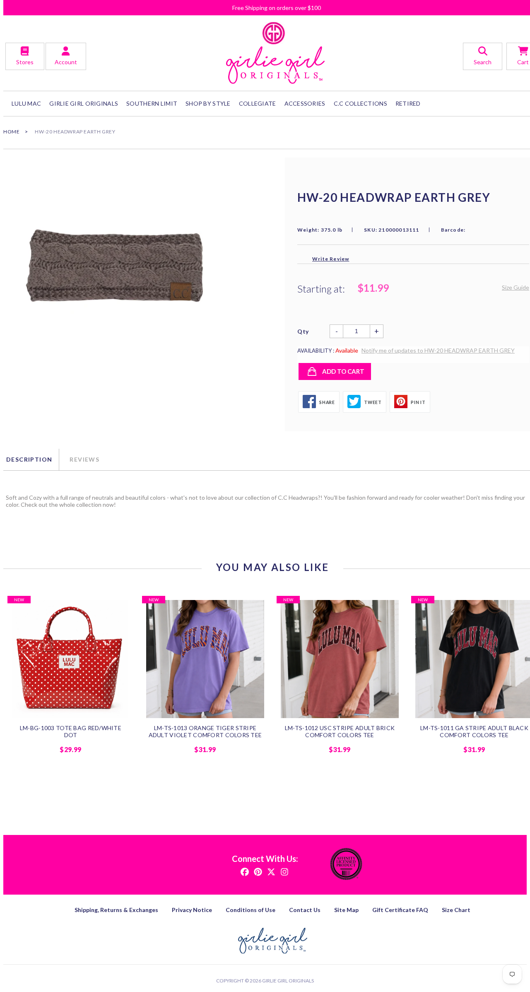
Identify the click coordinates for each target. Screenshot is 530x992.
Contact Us (304, 909)
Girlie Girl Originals (288, 980)
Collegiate (257, 103)
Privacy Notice (192, 909)
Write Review (330, 259)
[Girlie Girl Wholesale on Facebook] (244, 871)
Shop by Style (208, 103)
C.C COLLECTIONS (360, 103)
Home (11, 131)
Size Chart (456, 909)
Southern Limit (151, 103)
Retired (408, 103)
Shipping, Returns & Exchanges (116, 909)
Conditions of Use (250, 909)
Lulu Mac (26, 103)
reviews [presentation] (84, 459)
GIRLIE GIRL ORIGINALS (83, 103)
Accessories (304, 103)
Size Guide (515, 287)
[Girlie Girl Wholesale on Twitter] (271, 871)
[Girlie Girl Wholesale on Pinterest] (258, 871)
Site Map (346, 909)
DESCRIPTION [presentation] (29, 459)
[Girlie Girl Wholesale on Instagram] (284, 871)
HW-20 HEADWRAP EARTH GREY (75, 131)
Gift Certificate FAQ (400, 909)
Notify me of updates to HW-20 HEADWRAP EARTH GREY (438, 350)
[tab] (31, 459)
